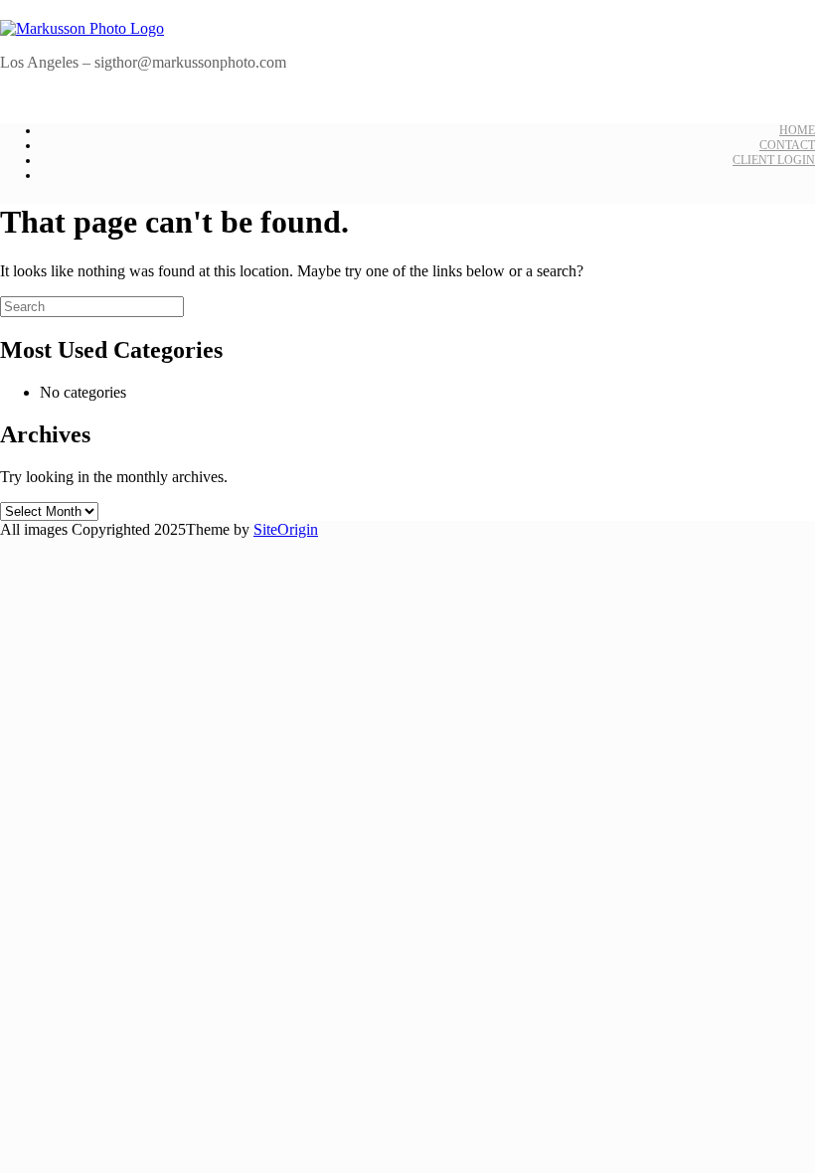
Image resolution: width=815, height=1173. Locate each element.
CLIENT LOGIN (774, 160)
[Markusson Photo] (82, 28)
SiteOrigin (285, 529)
